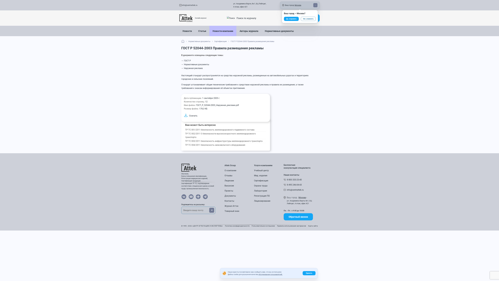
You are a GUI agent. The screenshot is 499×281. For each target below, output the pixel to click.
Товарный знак (232, 211)
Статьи (202, 31)
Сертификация (261, 180)
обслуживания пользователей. (270, 274)
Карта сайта (313, 226)
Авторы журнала (249, 31)
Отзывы (228, 175)
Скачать (193, 115)
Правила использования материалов (291, 226)
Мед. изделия (260, 175)
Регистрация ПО (262, 196)
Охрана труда (260, 185)
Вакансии (229, 185)
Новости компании (223, 31)
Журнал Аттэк (231, 206)
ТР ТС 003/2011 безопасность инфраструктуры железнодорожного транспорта (223, 141)
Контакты (229, 201)
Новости (187, 31)
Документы (230, 196)
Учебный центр (261, 170)
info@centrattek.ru (189, 5)
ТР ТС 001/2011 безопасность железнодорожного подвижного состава (219, 130)
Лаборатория (260, 191)
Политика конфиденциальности (237, 226)
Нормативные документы (279, 31)
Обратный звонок (298, 216)
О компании (230, 170)
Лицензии (229, 180)
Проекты (229, 191)
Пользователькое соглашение (263, 226)
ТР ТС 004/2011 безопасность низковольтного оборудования (215, 145)
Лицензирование (262, 201)
